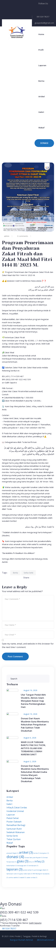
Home (41, 34)
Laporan (42, 65)
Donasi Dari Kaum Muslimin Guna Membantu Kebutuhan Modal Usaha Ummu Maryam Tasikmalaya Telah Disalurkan (35, 773)
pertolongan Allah (41, 870)
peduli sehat (28, 870)
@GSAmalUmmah (45, 939)
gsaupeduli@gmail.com (44, 23)
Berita (41, 81)
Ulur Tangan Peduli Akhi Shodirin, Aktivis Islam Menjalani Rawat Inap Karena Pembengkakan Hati (33, 700)
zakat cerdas (32, 877)
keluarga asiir (22, 865)
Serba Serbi (28, 572)
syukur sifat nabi (25, 874)
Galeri (41, 112)
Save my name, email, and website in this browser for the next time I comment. (28, 645)
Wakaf (41, 127)
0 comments (22, 236)
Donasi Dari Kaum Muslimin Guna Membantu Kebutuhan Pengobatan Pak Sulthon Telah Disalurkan (35, 724)
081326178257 (43, 16)
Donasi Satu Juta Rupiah (33, 857)
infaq (39, 861)
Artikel (41, 96)
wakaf (23, 877)
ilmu (31, 862)
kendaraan (33, 865)
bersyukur (44, 853)
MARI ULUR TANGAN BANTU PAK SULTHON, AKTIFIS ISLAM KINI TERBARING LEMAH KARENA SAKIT (33, 748)
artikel (26, 852)
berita (36, 853)
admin (6, 236)
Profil (40, 49)
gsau (22, 861)
